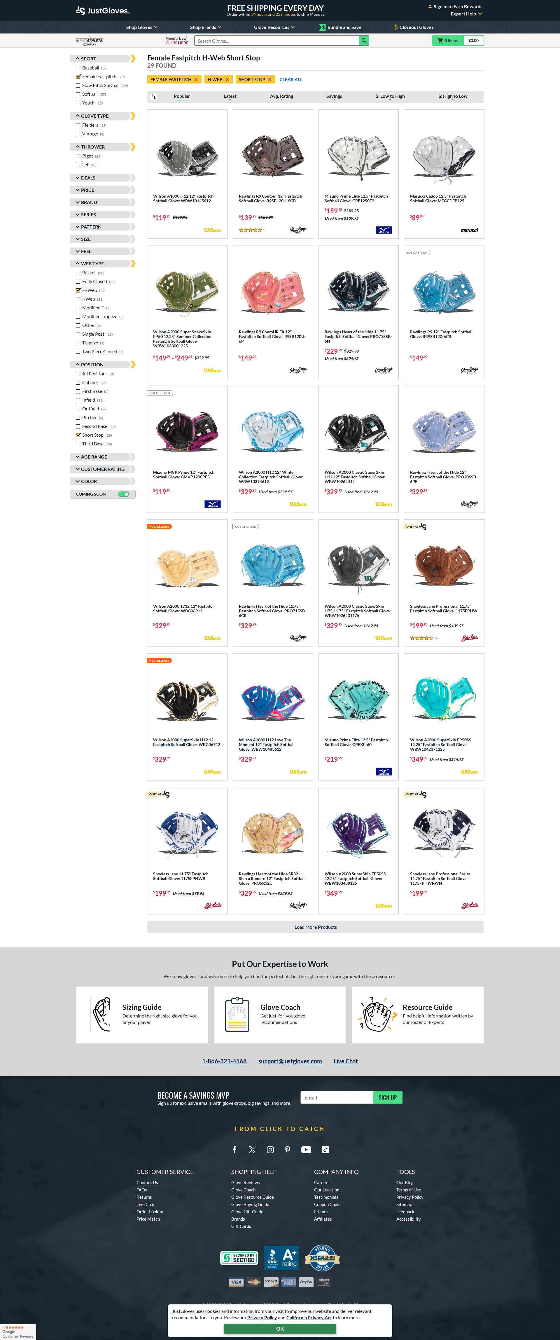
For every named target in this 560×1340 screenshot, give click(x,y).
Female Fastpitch (170, 79)
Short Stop (252, 79)
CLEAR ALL (291, 79)
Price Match (148, 1218)
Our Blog (405, 1182)
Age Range (94, 456)
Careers (322, 1182)
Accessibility (408, 1218)
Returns (144, 1197)
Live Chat (346, 1060)
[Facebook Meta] (234, 1149)
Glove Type (94, 116)
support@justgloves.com (290, 1060)
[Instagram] (270, 1149)
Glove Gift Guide (247, 1211)
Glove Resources (271, 27)
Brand (89, 202)
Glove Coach (243, 1189)
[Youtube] (306, 1149)
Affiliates (323, 1218)
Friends (321, 1211)
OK (280, 1328)
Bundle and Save (342, 27)
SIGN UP (388, 1097)
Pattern (91, 226)
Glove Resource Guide (252, 1197)
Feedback (405, 1211)
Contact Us (147, 1182)
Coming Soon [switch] (91, 494)
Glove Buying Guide (250, 1204)
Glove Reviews (245, 1182)
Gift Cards (241, 1226)
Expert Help (463, 13)
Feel (86, 251)
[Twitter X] (252, 1149)
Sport (88, 58)
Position (92, 364)
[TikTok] (325, 1149)
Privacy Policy (262, 1317)
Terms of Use (408, 1189)
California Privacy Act (309, 1317)
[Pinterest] (287, 1149)
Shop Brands (203, 27)
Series (88, 214)
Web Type (92, 263)
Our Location (326, 1189)
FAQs (141, 1189)
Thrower (93, 146)
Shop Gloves (139, 27)
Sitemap (404, 1204)
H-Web (215, 79)
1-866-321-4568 (224, 1060)
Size (86, 239)
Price (87, 190)
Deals (88, 177)
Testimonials (326, 1197)
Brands (238, 1218)
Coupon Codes (328, 1204)
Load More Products (316, 927)
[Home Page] (103, 10)
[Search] (364, 40)
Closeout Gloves (417, 27)
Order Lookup (149, 1211)
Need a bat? (177, 40)
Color (89, 481)
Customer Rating (103, 469)
